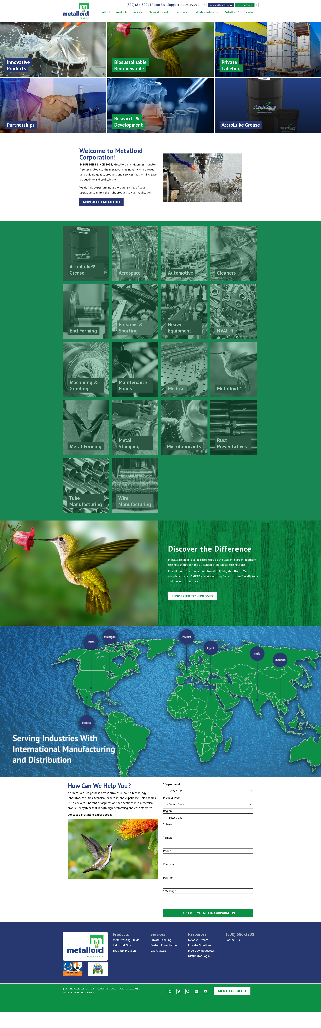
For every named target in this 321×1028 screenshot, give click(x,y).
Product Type (171, 797)
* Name (167, 824)
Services (138, 12)
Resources (182, 12)
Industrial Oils (122, 945)
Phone (167, 851)
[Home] (73, 11)
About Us (158, 5)
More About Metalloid (101, 202)
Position (168, 878)
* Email (167, 837)
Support (173, 5)
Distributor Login (199, 956)
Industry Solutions (206, 12)
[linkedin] (196, 991)
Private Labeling (160, 940)
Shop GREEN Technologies (192, 596)
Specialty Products (124, 950)
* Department (171, 784)
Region (167, 811)
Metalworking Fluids (126, 940)
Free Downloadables (201, 950)
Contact (250, 12)
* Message (169, 891)
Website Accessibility (129, 988)
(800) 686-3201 (138, 5)
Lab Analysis (158, 950)
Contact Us (233, 940)
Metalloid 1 (232, 12)
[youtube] (205, 991)
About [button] (106, 12)
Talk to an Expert (244, 5)
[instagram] (187, 991)
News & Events (159, 12)
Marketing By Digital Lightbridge (79, 992)
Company (168, 864)
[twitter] (178, 991)
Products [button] (122, 12)
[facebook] (170, 991)
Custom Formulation (163, 945)
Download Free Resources (221, 5)
